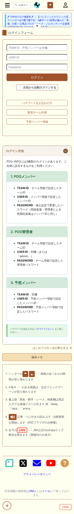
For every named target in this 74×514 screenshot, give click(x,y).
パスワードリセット (44, 329)
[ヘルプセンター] (65, 463)
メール (46, 491)
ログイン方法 (15, 151)
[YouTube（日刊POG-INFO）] (51, 463)
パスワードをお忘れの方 (37, 103)
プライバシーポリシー (37, 474)
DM (31, 491)
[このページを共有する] (7, 505)
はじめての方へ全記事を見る (51, 348)
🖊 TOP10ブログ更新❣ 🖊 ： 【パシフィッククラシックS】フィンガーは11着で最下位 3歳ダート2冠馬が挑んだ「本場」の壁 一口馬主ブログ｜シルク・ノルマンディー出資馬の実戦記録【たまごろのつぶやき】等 (38, 22)
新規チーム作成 (37, 112)
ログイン (37, 77)
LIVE (65, 507)
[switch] (19, 87)
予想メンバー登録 (37, 121)
